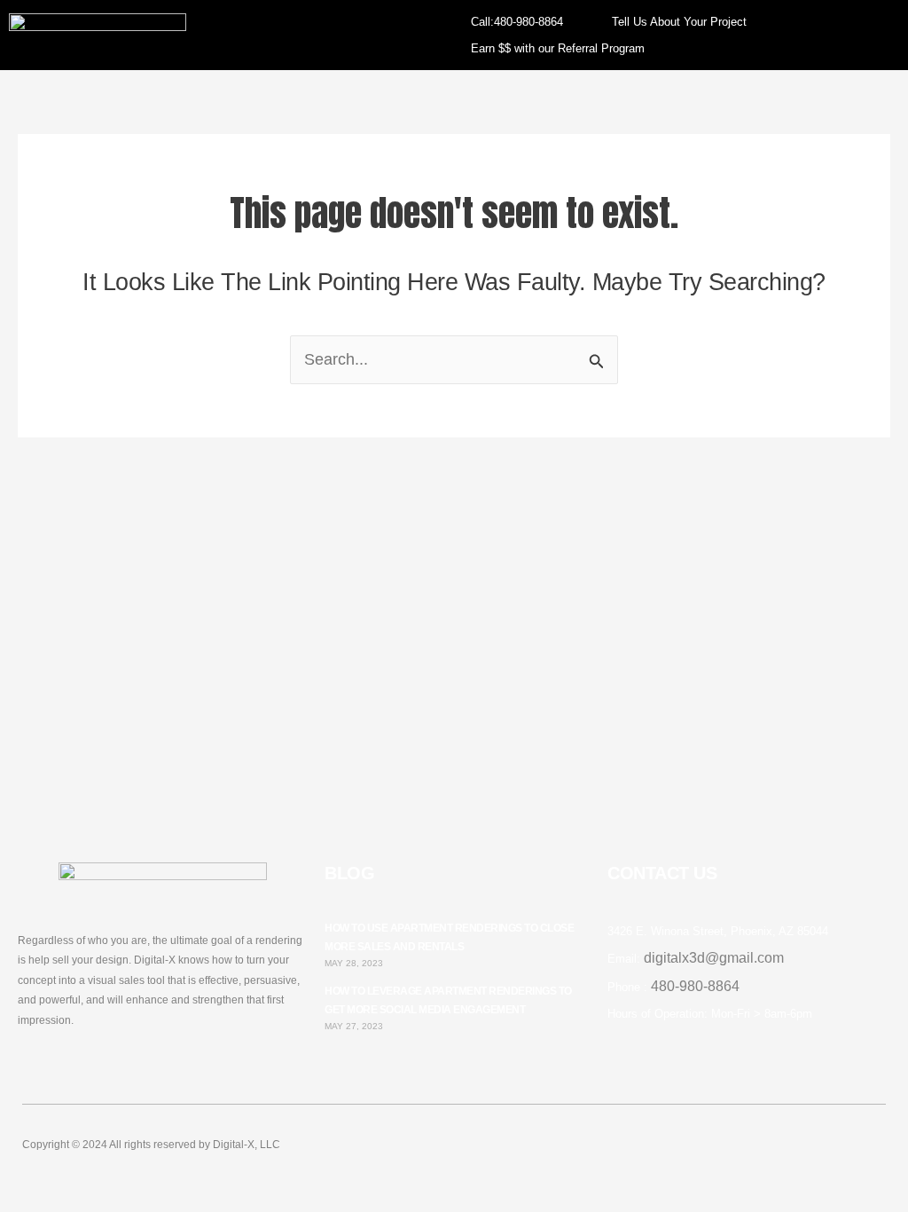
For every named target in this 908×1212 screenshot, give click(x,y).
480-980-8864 (695, 986)
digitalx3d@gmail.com (714, 957)
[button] (306, 35)
